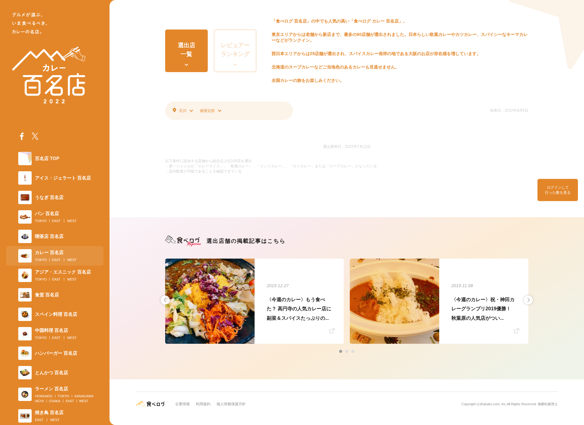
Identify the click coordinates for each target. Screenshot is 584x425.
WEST (72, 221)
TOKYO (41, 221)
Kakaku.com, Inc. (494, 404)
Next (528, 300)
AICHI (39, 401)
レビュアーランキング (235, 49)
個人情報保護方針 (231, 404)
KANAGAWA (84, 396)
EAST (56, 221)
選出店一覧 (186, 49)
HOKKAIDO (44, 396)
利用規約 (203, 404)
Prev (165, 300)
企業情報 (182, 404)
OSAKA (54, 401)
